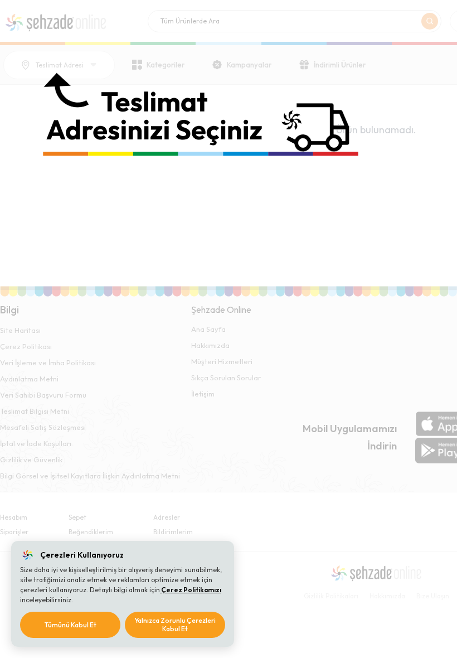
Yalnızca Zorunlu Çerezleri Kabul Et (175, 624)
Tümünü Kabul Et (70, 625)
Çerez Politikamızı (190, 590)
